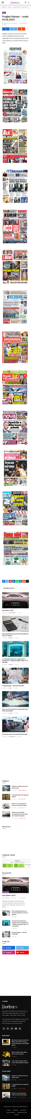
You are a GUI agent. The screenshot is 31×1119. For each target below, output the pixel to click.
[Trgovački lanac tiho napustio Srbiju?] (6, 797)
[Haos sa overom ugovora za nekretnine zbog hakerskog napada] (15, 699)
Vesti (4, 12)
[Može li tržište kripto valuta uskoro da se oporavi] (6, 1054)
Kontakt (17, 1114)
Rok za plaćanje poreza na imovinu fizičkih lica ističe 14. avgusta (20, 912)
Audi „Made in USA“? (8, 610)
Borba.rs (8, 23)
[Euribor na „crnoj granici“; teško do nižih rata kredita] (6, 806)
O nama (9, 1110)
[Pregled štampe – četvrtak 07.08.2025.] (15, 676)
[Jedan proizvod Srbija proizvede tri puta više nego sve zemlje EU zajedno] (6, 814)
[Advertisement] (15, 761)
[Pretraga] (25, 2)
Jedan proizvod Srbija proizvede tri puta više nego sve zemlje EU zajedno (19, 814)
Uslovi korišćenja (10, 1112)
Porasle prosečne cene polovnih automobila (14, 734)
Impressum (23, 1110)
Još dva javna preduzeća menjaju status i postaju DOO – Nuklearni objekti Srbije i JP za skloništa (15, 660)
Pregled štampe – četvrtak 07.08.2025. (13, 685)
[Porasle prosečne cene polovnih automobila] (15, 724)
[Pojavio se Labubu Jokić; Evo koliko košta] (6, 788)
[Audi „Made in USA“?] (15, 600)
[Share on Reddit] (21, 28)
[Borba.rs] (15, 2)
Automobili (6, 892)
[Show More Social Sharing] (27, 28)
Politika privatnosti (22, 1112)
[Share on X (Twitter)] (13, 28)
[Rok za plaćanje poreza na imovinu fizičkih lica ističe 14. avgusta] (15, 624)
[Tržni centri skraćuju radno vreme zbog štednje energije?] (6, 1063)
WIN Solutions (23, 1106)
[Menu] (3, 2)
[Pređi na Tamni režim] (28, 2)
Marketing (15, 1110)
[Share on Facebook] (6, 28)
